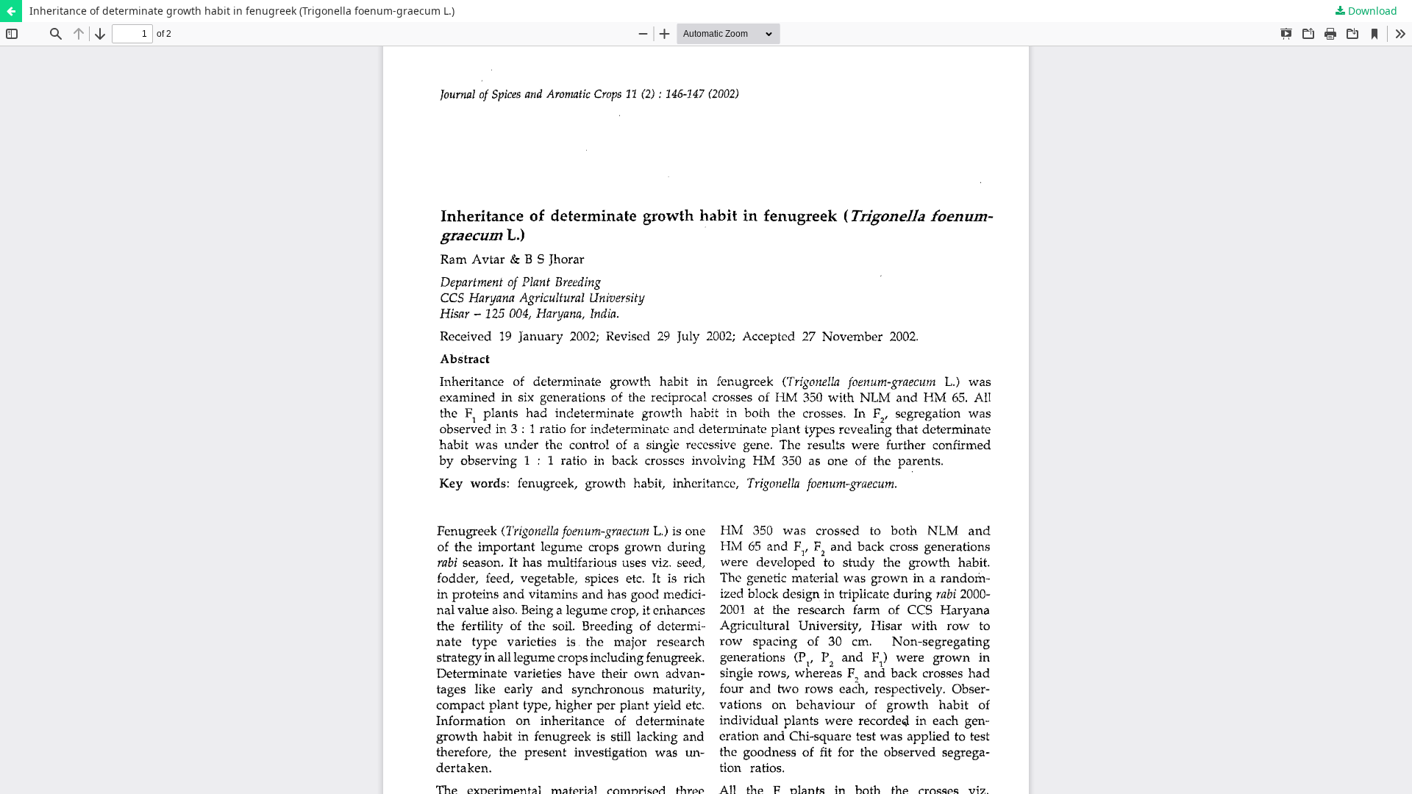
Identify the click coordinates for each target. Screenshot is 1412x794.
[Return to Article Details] (11, 11)
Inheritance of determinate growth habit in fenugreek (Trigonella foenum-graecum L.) (241, 11)
